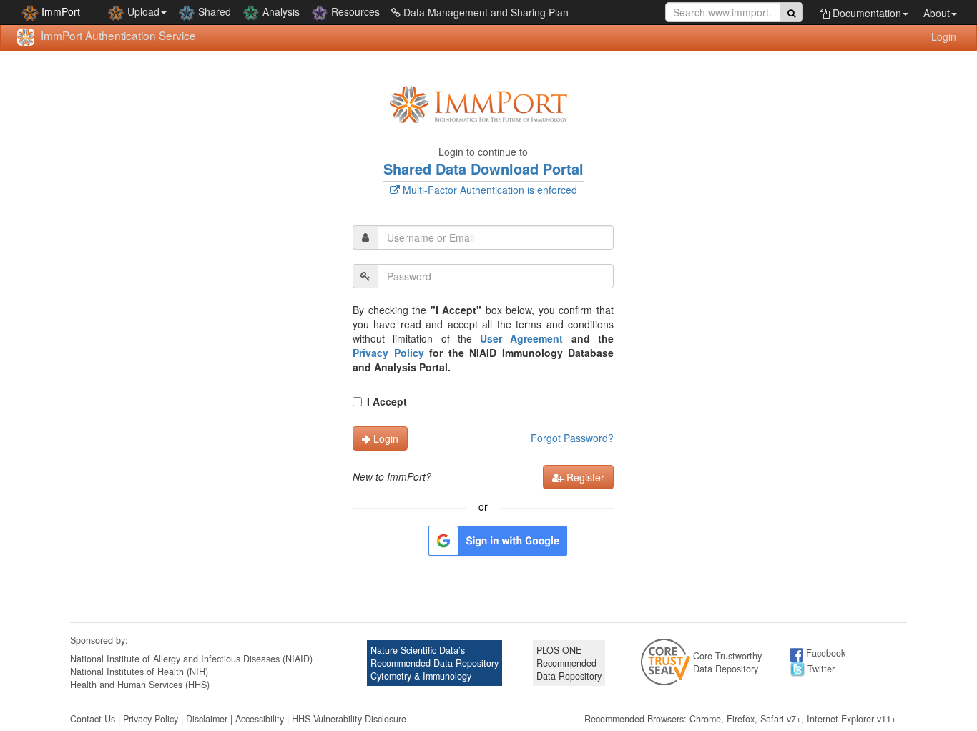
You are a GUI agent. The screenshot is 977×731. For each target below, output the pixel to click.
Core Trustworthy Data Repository (727, 662)
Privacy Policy (388, 352)
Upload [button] (141, 11)
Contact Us (92, 718)
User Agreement (521, 338)
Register (584, 477)
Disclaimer (206, 718)
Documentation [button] (865, 13)
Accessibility (259, 718)
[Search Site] (791, 12)
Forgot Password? (572, 438)
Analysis (280, 11)
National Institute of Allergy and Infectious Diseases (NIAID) (191, 658)
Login (943, 36)
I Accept (387, 401)
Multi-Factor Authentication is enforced (488, 189)
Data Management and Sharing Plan (485, 12)
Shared (213, 11)
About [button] (936, 13)
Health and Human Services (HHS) (140, 684)
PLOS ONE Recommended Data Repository (569, 663)
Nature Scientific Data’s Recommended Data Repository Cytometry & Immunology (434, 663)
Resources (354, 11)
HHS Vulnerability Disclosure (349, 718)
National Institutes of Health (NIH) (139, 671)
